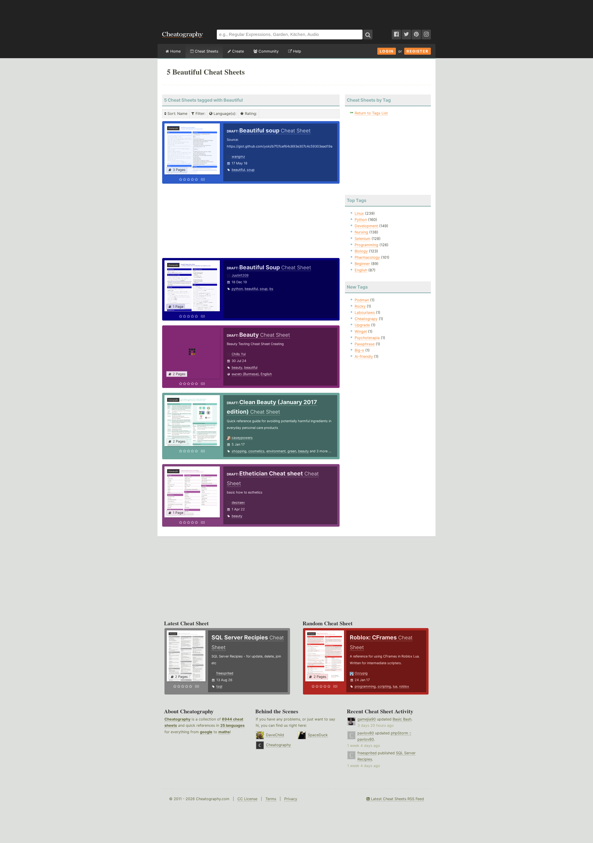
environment (276, 451)
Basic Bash (402, 719)
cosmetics (256, 451)
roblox (404, 686)
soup (251, 170)
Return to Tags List (371, 113)
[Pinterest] (416, 34)
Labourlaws (365, 312)
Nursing (361, 232)
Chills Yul (239, 354)
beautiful (238, 170)
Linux (359, 213)
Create (237, 51)
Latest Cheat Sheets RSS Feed (397, 798)
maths (224, 732)
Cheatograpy (366, 318)
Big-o (359, 350)
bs (271, 289)
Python (361, 219)
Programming (366, 244)
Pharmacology (367, 257)
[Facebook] (396, 34)
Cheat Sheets (206, 51)
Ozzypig (361, 673)
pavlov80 (365, 733)
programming (365, 686)
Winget (361, 331)
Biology (361, 251)
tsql (219, 686)
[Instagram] (426, 34)
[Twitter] (406, 34)
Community (268, 51)
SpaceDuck (318, 735)
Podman (362, 300)
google (206, 732)
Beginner (362, 263)
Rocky (360, 306)
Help (296, 51)
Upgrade (362, 325)
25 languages (232, 725)
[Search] (367, 34)
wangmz (238, 156)
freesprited (224, 673)
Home (175, 51)
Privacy (290, 798)
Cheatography (177, 719)
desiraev (238, 502)
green (291, 451)
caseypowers (242, 438)
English (266, 374)
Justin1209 (240, 275)
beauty (237, 367)
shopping (239, 451)
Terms (270, 798)
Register (418, 51)
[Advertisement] (296, 12)
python (237, 289)
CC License (247, 798)
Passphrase (365, 344)
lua (395, 686)
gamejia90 (366, 719)
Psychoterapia (367, 337)
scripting (384, 686)
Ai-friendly (364, 356)
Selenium (362, 238)
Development (366, 225)
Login (387, 51)
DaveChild (275, 735)
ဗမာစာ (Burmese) (245, 374)
